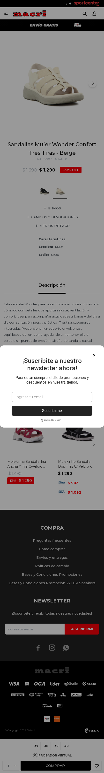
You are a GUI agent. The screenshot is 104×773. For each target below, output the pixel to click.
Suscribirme (52, 410)
